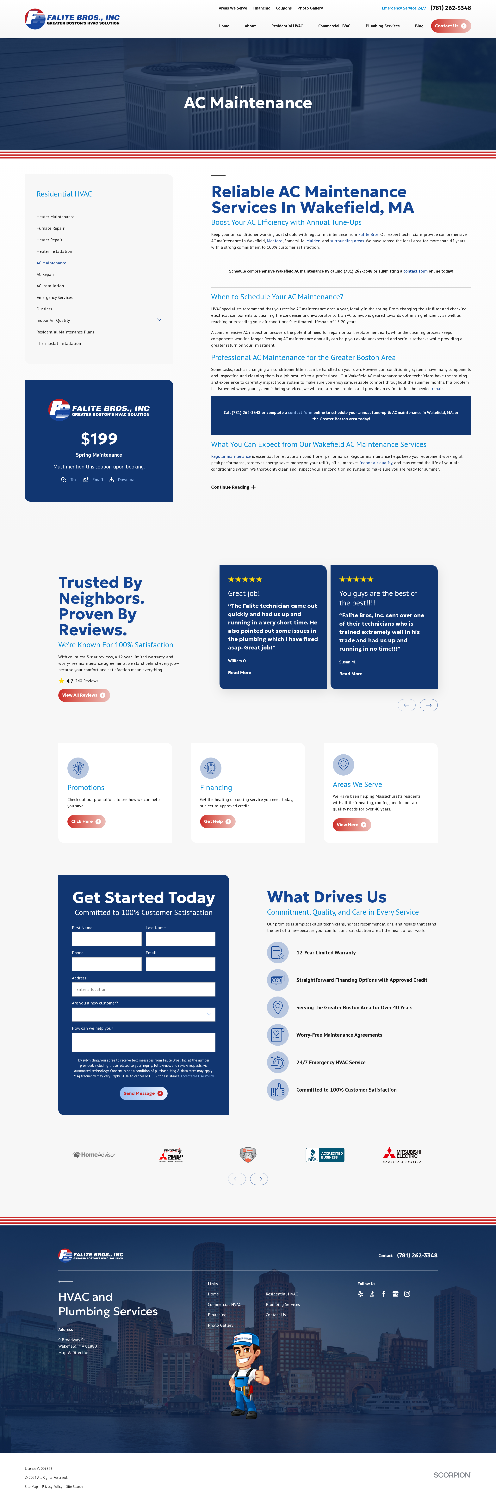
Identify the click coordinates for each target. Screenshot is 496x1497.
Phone (78, 952)
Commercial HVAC (224, 1304)
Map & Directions (74, 1352)
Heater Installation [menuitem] (54, 251)
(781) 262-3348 (451, 7)
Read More (239, 672)
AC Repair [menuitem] (45, 274)
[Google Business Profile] (396, 1294)
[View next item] (429, 705)
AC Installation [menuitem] (50, 285)
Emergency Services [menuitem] (55, 297)
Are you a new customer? (95, 1002)
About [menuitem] (250, 26)
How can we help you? (92, 1028)
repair (437, 388)
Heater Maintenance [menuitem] (55, 216)
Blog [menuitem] (419, 26)
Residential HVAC (282, 1294)
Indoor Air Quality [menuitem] (53, 320)
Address (79, 977)
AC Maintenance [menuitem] (51, 263)
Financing (261, 8)
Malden (313, 240)
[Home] (72, 19)
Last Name (156, 927)
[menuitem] (31, 1486)
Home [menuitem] (224, 26)
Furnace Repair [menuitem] (51, 228)
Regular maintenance (231, 456)
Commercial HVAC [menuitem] (334, 26)
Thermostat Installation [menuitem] (59, 343)
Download (127, 479)
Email (97, 479)
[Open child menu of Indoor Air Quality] (159, 320)
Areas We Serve (233, 8)
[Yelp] (361, 1294)
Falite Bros (368, 234)
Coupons (284, 8)
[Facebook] (384, 1294)
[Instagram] (407, 1294)
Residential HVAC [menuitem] (287, 26)
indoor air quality (376, 462)
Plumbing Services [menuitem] (383, 26)
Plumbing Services (283, 1304)
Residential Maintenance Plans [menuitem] (65, 332)
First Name (82, 927)
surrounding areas (347, 240)
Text (74, 479)
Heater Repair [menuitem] (49, 239)
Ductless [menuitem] (44, 309)
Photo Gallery (310, 8)
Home (213, 1294)
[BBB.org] (372, 1294)
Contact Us (276, 1314)
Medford (274, 240)
